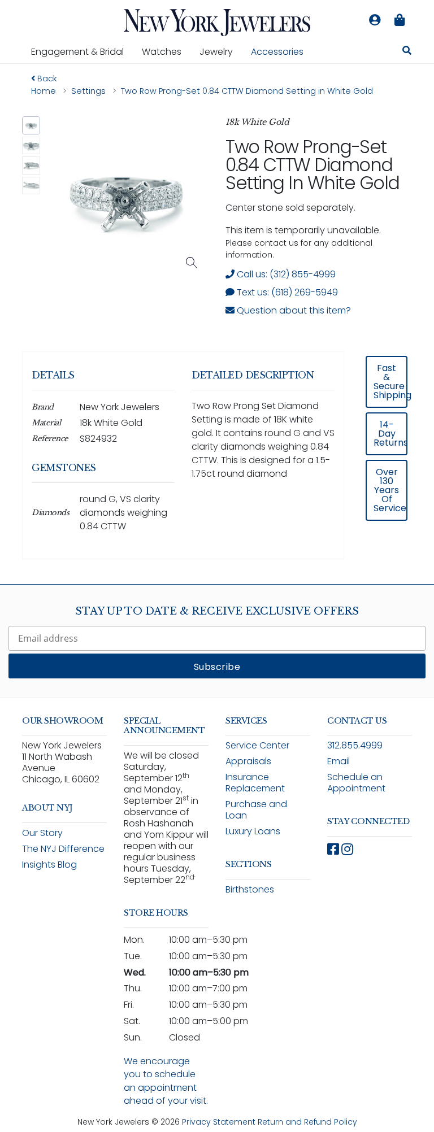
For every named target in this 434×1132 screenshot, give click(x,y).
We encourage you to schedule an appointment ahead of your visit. (166, 1081)
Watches (166, 51)
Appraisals (248, 761)
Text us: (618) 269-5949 (286, 292)
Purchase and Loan (256, 810)
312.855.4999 (355, 745)
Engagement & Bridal (82, 51)
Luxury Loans (252, 831)
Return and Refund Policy (307, 1121)
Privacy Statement (218, 1121)
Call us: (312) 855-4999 (285, 274)
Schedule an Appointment (356, 782)
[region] (217, 463)
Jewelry (220, 51)
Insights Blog (49, 864)
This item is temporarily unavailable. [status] (303, 230)
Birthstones (249, 889)
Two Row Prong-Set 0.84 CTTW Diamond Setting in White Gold (312, 164)
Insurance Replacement (255, 782)
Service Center (257, 745)
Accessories (277, 51)
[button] (31, 125)
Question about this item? (293, 310)
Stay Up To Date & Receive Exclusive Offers (217, 611)
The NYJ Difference (63, 848)
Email (338, 761)
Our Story (42, 832)
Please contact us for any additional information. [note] (298, 248)
